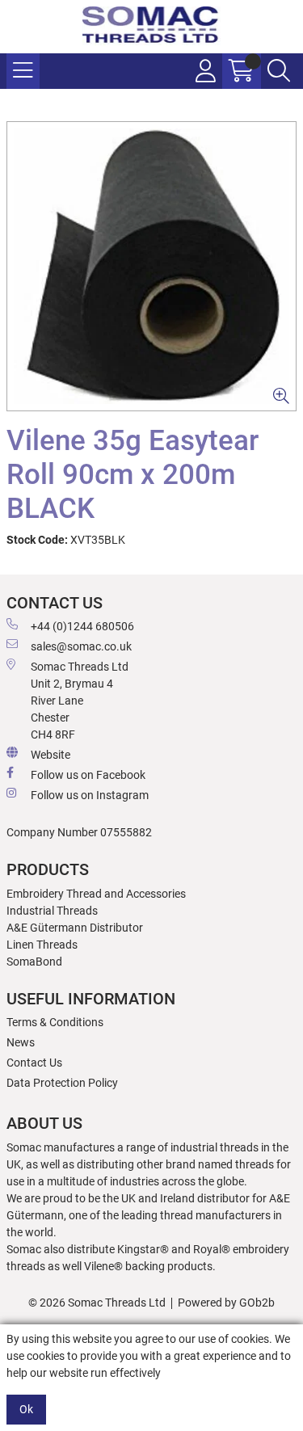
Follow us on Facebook (88, 774)
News (20, 1042)
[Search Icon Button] (279, 71)
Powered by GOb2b (226, 1302)
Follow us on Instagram (90, 795)
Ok (26, 1409)
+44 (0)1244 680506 (82, 626)
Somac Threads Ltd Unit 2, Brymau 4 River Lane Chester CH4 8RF (79, 700)
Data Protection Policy (62, 1082)
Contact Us (34, 1062)
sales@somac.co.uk (81, 646)
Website (50, 754)
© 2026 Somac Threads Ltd (97, 1302)
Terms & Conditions (54, 1022)
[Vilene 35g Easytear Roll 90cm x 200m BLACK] (151, 266)
